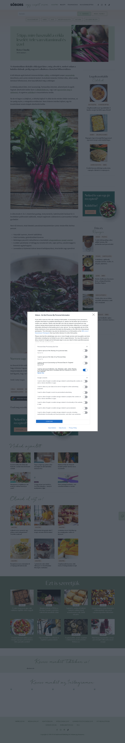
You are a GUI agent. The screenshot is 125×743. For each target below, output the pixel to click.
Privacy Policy (73, 428)
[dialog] (62, 371)
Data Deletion (52, 428)
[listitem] (62, 346)
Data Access (62, 428)
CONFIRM (49, 421)
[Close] (94, 315)
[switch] (85, 350)
